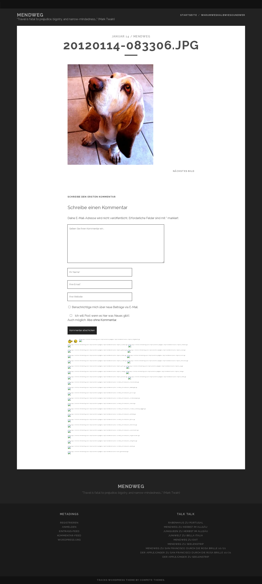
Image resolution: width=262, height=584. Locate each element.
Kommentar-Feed (69, 535)
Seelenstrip (195, 544)
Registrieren (69, 522)
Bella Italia (195, 535)
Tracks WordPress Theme (116, 580)
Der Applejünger (152, 552)
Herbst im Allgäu (195, 527)
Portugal (196, 522)
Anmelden (69, 527)
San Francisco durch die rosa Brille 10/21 (195, 548)
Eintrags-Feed (69, 531)
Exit (195, 539)
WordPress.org (69, 539)
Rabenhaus (176, 522)
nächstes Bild (183, 171)
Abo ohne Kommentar (101, 320)
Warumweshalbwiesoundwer (223, 15)
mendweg (141, 36)
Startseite (188, 15)
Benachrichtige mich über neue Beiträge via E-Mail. (105, 307)
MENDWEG (30, 15)
